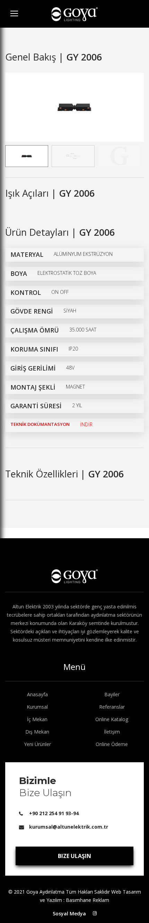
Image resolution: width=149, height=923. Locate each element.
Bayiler (112, 694)
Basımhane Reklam (87, 900)
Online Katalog (111, 719)
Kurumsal (37, 706)
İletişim (112, 731)
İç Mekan (37, 719)
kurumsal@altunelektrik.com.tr (68, 826)
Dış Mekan (37, 731)
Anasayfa (37, 694)
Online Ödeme (112, 744)
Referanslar (112, 706)
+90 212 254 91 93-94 (54, 813)
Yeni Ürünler (37, 744)
